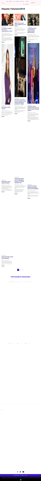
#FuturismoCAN (7, 189)
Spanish (33, 2)
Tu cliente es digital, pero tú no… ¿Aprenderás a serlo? (7, 30)
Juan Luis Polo (3, 38)
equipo (5, 37)
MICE (14, 1)
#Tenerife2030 (19, 110)
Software (6, 39)
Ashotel (2, 190)
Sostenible (17, 1)
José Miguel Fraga (34, 119)
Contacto (27, 1)
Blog (24, 4)
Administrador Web (30, 34)
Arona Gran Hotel (23, 110)
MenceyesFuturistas (9, 190)
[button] (3, 42)
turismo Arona (16, 192)
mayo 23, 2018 (34, 112)
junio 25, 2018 (33, 34)
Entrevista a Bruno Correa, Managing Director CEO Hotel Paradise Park (19, 180)
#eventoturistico (3, 189)
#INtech (16, 110)
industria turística (16, 191)
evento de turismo (7, 114)
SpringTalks (22, 33)
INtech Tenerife (36, 118)
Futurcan (10, 114)
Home (7, 1)
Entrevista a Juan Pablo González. (6, 182)
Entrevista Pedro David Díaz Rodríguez (7, 257)
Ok (20, 479)
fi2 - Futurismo (29, 118)
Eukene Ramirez (17, 21)
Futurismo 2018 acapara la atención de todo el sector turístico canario (33, 108)
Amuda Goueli (16, 32)
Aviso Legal (22, 475)
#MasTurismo (3, 114)
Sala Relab (22, 111)
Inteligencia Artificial (18, 33)
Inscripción (27, 4)
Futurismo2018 (8, 37)
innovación (19, 111)
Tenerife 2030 (37, 119)
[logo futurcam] (20, 409)
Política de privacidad (16, 475)
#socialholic (3, 37)
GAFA (10, 37)
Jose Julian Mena (30, 119)
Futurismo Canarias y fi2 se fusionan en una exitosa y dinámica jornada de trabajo (20, 102)
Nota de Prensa (17, 98)
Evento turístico (22, 189)
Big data (19, 32)
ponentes (3, 264)
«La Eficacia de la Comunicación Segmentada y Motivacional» (32, 30)
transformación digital (9, 39)
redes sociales (3, 39)
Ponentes (4, 255)
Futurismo (10, 1)
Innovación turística (21, 191)
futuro (15, 33)
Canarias (20, 189)
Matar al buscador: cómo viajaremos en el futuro (20, 24)
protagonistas (9, 38)
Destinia (21, 32)
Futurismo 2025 (22, 1)
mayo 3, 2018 (7, 260)
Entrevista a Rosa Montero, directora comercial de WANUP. (33, 187)
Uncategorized (17, 177)
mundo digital (6, 38)
